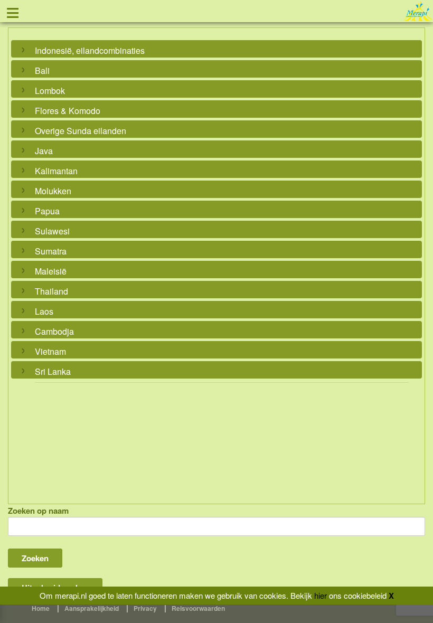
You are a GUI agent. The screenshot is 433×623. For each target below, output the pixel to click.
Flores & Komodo (67, 111)
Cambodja (54, 331)
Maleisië (51, 271)
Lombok (50, 90)
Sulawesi (52, 231)
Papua (47, 211)
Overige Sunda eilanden (80, 131)
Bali (42, 70)
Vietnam (50, 351)
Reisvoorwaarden (198, 608)
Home (41, 608)
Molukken (53, 191)
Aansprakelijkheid (91, 608)
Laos (44, 311)
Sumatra (51, 251)
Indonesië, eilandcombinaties (90, 50)
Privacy (145, 608)
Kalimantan (56, 171)
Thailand (51, 291)
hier (320, 595)
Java (44, 151)
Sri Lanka (53, 371)
